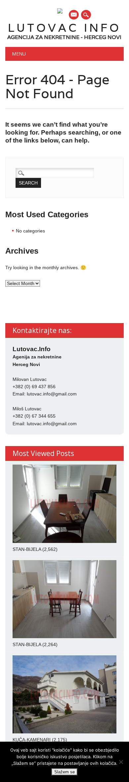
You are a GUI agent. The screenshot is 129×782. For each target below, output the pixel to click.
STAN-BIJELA (27, 549)
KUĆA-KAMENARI (32, 739)
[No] (120, 762)
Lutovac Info (64, 27)
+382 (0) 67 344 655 (34, 416)
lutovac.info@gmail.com (52, 393)
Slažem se (64, 771)
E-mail (74, 15)
